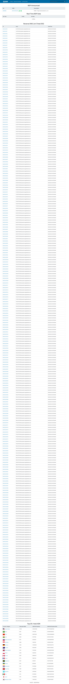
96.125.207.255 (5, 620)
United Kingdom (8, 650)
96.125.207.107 (5, 275)
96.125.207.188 (5, 464)
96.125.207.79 (5, 210)
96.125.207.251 (5, 611)
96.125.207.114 (5, 292)
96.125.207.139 (5, 350)
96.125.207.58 (5, 161)
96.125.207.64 (5, 175)
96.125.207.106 (5, 273)
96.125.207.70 (5, 189)
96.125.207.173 (5, 429)
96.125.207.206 (5, 506)
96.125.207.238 (5, 581)
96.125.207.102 (5, 264)
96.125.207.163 (5, 406)
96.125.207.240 (5, 585)
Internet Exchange (17, 1)
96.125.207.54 (5, 152)
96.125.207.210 (5, 515)
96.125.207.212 (5, 520)
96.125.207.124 (5, 315)
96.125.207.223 (5, 546)
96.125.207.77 (5, 206)
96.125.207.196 (5, 483)
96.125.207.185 (5, 457)
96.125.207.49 (5, 140)
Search (64, 1)
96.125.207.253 (5, 616)
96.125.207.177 (5, 439)
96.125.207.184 (5, 455)
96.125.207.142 (5, 357)
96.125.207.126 (5, 320)
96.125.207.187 (5, 462)
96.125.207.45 (5, 131)
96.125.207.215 (5, 527)
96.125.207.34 (5, 105)
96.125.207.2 (5, 33)
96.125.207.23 (5, 80)
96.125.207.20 (5, 73)
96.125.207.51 (5, 145)
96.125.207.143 (5, 359)
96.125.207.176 (5, 436)
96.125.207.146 (5, 366)
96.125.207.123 (5, 313)
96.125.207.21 (5, 75)
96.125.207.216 (5, 529)
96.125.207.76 (5, 203)
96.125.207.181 (5, 448)
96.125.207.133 (5, 336)
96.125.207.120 (5, 306)
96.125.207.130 (5, 329)
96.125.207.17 (5, 66)
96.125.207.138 (5, 348)
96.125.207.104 (5, 268)
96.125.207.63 (5, 173)
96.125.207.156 (5, 390)
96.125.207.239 (5, 583)
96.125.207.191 (5, 471)
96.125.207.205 (5, 504)
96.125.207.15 (5, 61)
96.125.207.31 (5, 98)
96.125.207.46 (5, 133)
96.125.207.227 (5, 555)
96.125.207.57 (5, 159)
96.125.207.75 (5, 201)
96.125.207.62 (5, 171)
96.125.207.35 (5, 108)
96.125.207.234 (5, 571)
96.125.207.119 (5, 303)
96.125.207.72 (5, 194)
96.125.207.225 (5, 550)
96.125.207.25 (5, 84)
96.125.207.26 (5, 87)
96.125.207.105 (5, 271)
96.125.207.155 (5, 387)
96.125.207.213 (5, 522)
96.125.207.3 (5, 35)
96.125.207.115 (5, 294)
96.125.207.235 (5, 574)
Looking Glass (25, 1)
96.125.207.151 (5, 378)
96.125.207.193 (5, 476)
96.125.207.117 (5, 299)
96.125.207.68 (5, 185)
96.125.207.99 (5, 257)
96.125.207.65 (5, 178)
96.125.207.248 (5, 604)
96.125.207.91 (5, 238)
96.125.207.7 (5, 45)
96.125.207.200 (5, 492)
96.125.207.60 (5, 166)
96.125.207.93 (5, 243)
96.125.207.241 (5, 588)
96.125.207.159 (5, 397)
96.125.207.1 (5, 31)
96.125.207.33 (5, 103)
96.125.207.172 (5, 427)
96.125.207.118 (5, 301)
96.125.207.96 (5, 250)
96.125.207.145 (5, 364)
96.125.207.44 (5, 129)
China (6, 634)
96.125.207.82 (5, 217)
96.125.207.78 (5, 208)
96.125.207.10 (5, 49)
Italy (5, 674)
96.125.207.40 (5, 119)
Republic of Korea (8, 679)
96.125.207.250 (5, 609)
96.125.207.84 (5, 222)
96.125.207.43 (5, 126)
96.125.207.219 (5, 536)
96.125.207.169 (5, 420)
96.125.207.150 (5, 376)
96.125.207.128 (5, 324)
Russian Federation (8, 639)
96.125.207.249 (5, 606)
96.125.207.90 (5, 236)
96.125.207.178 (5, 441)
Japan (6, 676)
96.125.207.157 (5, 392)
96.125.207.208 (5, 511)
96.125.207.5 (5, 40)
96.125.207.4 (5, 38)
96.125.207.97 (5, 252)
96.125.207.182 (5, 450)
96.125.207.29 (5, 94)
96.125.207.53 (5, 150)
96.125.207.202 (5, 497)
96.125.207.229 (5, 560)
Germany (6, 644)
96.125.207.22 (5, 77)
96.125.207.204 (5, 501)
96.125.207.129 (5, 327)
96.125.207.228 (5, 557)
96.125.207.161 (5, 401)
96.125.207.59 (5, 164)
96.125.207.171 (5, 425)
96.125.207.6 (5, 42)
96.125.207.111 (5, 285)
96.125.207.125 (5, 317)
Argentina (6, 671)
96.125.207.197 (5, 485)
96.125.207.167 (5, 415)
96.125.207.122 (5, 310)
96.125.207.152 (5, 380)
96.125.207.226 (5, 553)
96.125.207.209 (5, 513)
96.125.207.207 (5, 508)
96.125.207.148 (5, 371)
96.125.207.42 (5, 124)
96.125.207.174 (5, 432)
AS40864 (4, 10)
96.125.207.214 (5, 525)
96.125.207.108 (5, 278)
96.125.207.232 (5, 567)
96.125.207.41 (5, 122)
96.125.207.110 (5, 282)
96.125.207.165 (5, 411)
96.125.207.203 (5, 499)
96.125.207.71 (5, 192)
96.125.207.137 (5, 345)
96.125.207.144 (5, 362)
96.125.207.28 (5, 91)
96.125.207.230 (5, 562)
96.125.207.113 (5, 289)
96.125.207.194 (5, 478)
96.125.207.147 (5, 369)
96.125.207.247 (5, 602)
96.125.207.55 (5, 154)
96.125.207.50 (5, 143)
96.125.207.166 (5, 413)
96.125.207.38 (5, 115)
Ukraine (6, 663)
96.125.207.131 (5, 331)
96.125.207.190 (5, 469)
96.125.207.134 (5, 338)
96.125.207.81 (5, 215)
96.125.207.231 (5, 564)
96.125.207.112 (5, 287)
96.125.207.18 (5, 68)
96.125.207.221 (5, 541)
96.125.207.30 (5, 96)
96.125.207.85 (5, 224)
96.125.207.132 (5, 334)
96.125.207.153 (5, 383)
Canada (6, 655)
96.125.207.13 (5, 56)
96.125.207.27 (5, 89)
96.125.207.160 (5, 399)
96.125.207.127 (5, 322)
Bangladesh (7, 660)
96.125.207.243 (5, 592)
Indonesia (6, 642)
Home (11, 1)
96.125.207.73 (5, 196)
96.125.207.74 (5, 199)
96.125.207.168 (5, 418)
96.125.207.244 (5, 595)
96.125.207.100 (5, 259)
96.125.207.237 (5, 578)
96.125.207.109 (5, 280)
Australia (6, 647)
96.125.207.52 (5, 147)
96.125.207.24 (5, 82)
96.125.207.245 (5, 597)
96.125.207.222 (5, 543)
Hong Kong (7, 668)
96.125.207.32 (5, 101)
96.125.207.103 (5, 266)
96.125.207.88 (5, 231)
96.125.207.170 (5, 422)
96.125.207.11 (5, 52)
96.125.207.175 (5, 434)
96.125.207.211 (5, 518)
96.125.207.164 (5, 408)
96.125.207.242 (5, 590)
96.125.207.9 (5, 47)
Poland (6, 652)
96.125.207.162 (5, 404)
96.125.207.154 (5, 385)
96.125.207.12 (5, 54)
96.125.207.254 (5, 618)
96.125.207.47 (5, 136)
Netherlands (7, 666)
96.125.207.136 (5, 343)
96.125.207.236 (5, 576)
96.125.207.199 (5, 490)
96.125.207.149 (5, 373)
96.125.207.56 (5, 157)
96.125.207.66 (5, 180)
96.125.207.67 (5, 182)
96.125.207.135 (5, 341)
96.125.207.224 (5, 548)
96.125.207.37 (5, 112)
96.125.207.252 (5, 613)
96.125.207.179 (5, 443)
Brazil (6, 631)
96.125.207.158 (5, 394)
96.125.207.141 (5, 355)
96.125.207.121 (5, 308)
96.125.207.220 (5, 539)
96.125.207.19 (5, 70)
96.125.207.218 (5, 534)
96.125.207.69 (5, 187)
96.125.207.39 (5, 117)
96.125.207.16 (5, 63)
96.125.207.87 (5, 229)
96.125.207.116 (5, 296)
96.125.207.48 (5, 138)
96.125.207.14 (5, 59)
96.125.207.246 (5, 599)
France (6, 658)
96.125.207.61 (5, 168)
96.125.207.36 (5, 110)
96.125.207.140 (5, 352)
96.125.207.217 (5, 532)
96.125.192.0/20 (15, 10)
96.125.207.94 (5, 245)
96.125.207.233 (5, 569)
